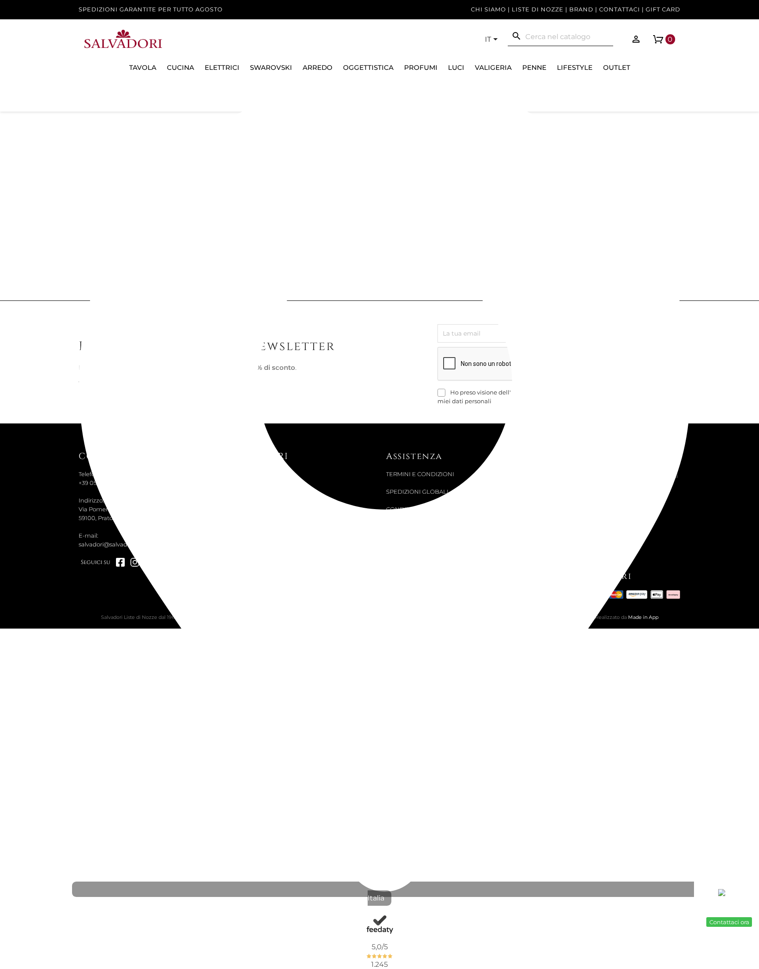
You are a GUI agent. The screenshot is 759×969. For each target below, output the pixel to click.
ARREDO (318, 67)
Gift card (663, 9)
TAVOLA (142, 67)
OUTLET (616, 67)
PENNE (534, 67)
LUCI (456, 67)
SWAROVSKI (271, 67)
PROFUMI (420, 67)
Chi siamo (488, 9)
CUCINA (180, 67)
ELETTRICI (222, 67)
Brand (581, 9)
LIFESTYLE (575, 67)
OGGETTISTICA (368, 67)
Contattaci (619, 9)
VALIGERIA (493, 67)
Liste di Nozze (538, 9)
